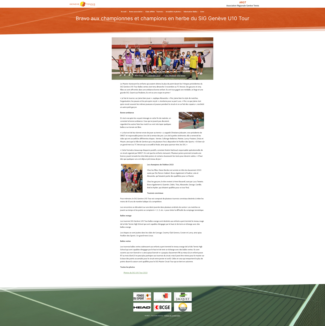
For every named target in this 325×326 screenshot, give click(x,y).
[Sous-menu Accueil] (127, 11)
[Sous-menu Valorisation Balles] (198, 11)
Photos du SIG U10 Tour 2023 (135, 273)
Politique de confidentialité (172, 316)
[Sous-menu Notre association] (143, 11)
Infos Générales (170, 75)
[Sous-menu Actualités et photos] (181, 11)
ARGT (242, 2)
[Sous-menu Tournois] (163, 11)
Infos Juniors (181, 75)
